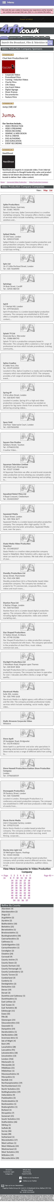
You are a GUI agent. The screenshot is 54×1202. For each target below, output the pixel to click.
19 (12, 883)
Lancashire (6, 1050)
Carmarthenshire (9, 948)
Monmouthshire (9, 1074)
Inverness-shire (8, 1038)
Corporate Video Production (17, 182)
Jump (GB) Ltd (9, 107)
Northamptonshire (10, 1083)
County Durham (9, 966)
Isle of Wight (7, 1041)
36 (21, 891)
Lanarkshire (7, 1047)
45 (16, 896)
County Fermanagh (10, 969)
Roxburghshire (8, 1107)
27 (25, 886)
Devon (4, 990)
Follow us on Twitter (30, 1181)
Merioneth (6, 1062)
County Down (8, 963)
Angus (4, 915)
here (33, 12)
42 (25, 893)
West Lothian (7, 1143)
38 (29, 891)
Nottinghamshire (9, 1092)
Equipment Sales (15, 38)
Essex (4, 1014)
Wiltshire (6, 1155)
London (5, 1059)
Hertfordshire (8, 1035)
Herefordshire (8, 1032)
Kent (4, 1044)
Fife (3, 1017)
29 (12, 888)
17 (25, 881)
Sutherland (7, 1137)
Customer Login (9, 1172)
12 (26, 878)
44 (12, 896)
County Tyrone (8, 975)
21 (21, 883)
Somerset (6, 1116)
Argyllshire (6, 918)
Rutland (5, 1110)
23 (29, 883)
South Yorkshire (9, 1119)
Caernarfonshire (9, 939)
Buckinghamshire (9, 936)
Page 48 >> (48, 876)
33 (29, 888)
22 (25, 883)
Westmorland (8, 1149)
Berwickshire (7, 930)
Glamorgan (6, 1020)
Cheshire (5, 954)
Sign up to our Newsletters (14, 1185)
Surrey (4, 1131)
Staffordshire (7, 1122)
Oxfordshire (7, 1095)
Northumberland (9, 1086)
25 (16, 886)
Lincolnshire (7, 1056)
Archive (41, 38)
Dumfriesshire (8, 999)
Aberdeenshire (8, 912)
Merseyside (7, 1065)
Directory (4, 38)
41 (21, 893)
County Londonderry (11, 972)
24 (12, 886)
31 (21, 888)
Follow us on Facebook (31, 1178)
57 (27, 901)
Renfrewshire (7, 1104)
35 (16, 891)
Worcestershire (8, 1158)
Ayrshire (5, 921)
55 (18, 901)
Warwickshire (8, 1140)
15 (16, 881)
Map (46, 190)
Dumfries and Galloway (12, 996)
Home (3, 182)
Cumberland (7, 978)
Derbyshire (6, 987)
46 (21, 896)
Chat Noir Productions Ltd (15, 58)
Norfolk (5, 1080)
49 (12, 898)
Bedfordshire (7, 924)
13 (30, 878)
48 (29, 896)
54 (14, 901)
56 (23, 901)
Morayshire (7, 1077)
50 (16, 898)
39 (12, 893)
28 (29, 886)
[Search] (50, 42)
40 (16, 893)
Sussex (4, 1134)
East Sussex (7, 1005)
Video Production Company (38, 182)
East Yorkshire (8, 1008)
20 (16, 883)
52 (25, 898)
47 (25, 896)
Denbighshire (7, 984)
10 (17, 878)
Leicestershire (8, 1053)
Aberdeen (6, 909)
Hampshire (6, 1029)
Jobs (36, 38)
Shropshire (6, 1113)
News (47, 38)
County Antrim (8, 960)
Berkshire (6, 927)
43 (29, 893)
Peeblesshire (7, 1098)
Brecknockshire (8, 933)
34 (12, 891)
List (50, 190)
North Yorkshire (9, 1089)
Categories (8, 1174)
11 (22, 878)
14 (12, 881)
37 (25, 891)
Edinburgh (6, 1011)
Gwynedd (6, 1026)
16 (21, 881)
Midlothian (7, 1071)
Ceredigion (6, 951)
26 (21, 886)
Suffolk (5, 1128)
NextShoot (7, 153)
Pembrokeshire (8, 1101)
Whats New (27, 1170)
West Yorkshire (8, 1152)
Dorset (4, 993)
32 (25, 888)
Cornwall (5, 957)
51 (21, 898)
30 (16, 888)
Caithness (6, 942)
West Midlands (8, 1146)
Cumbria (5, 981)
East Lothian (7, 1002)
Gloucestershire (8, 1023)
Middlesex (6, 1068)
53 (29, 898)
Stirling (5, 1125)
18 (29, 881)
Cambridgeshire (8, 945)
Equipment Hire (27, 38)
